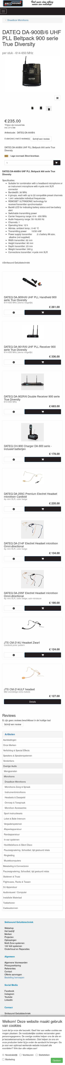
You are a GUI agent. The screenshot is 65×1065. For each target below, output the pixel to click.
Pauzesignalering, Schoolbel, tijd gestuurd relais (27, 850)
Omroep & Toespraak (15, 802)
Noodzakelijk (11, 1054)
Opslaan (57, 1060)
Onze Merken (9, 745)
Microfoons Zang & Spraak (17, 786)
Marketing (10, 1059)
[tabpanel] (32, 108)
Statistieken (44, 1054)
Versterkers (8, 760)
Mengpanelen (10, 771)
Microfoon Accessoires (15, 807)
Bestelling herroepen (14, 977)
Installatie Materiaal (12, 897)
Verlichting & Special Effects (16, 750)
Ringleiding (9, 855)
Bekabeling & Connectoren (16, 866)
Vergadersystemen (13, 823)
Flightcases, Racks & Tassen (17, 881)
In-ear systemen (12, 839)
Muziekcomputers (12, 860)
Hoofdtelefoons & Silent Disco (18, 844)
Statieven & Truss (11, 876)
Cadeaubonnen (10, 907)
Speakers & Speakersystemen (17, 755)
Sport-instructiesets (13, 813)
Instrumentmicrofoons (15, 792)
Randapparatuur (12, 834)
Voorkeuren (28, 1054)
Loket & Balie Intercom (15, 818)
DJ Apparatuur (10, 887)
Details (32, 701)
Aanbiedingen (9, 739)
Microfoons (9, 776)
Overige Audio (10, 766)
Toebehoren (9, 902)
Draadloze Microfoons (15, 781)
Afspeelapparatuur (13, 829)
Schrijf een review (41, 138)
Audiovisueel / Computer (15, 892)
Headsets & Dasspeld (15, 797)
